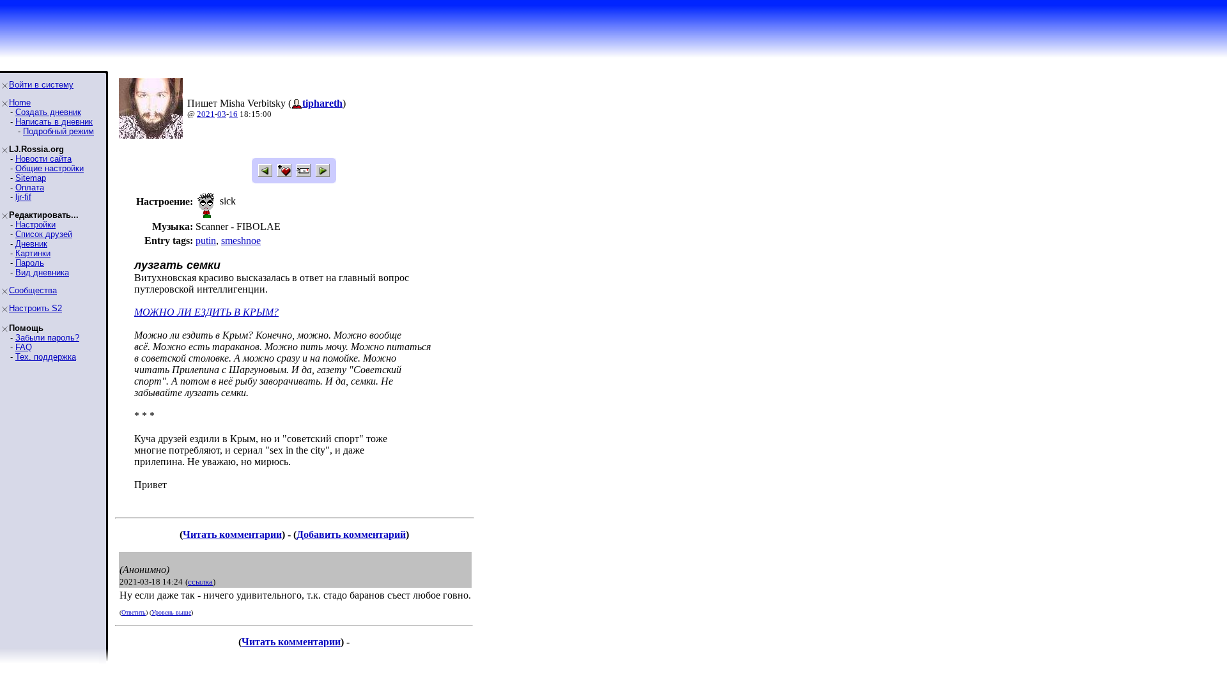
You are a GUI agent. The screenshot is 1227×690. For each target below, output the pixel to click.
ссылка (200, 581)
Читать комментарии (232, 534)
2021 (206, 114)
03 (221, 114)
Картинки (32, 253)
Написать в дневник (54, 121)
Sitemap (30, 178)
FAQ (23, 347)
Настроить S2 (35, 308)
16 (233, 114)
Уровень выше (171, 612)
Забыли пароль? (47, 337)
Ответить (133, 612)
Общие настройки (49, 168)
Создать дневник (48, 112)
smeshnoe (241, 240)
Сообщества (33, 290)
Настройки (35, 224)
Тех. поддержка (45, 357)
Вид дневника (42, 272)
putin (206, 240)
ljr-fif (23, 197)
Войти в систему (41, 84)
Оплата (29, 187)
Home (20, 102)
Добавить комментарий (351, 534)
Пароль (29, 263)
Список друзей (43, 234)
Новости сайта (43, 159)
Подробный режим (58, 131)
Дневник (31, 244)
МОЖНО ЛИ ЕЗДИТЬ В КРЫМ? (206, 312)
